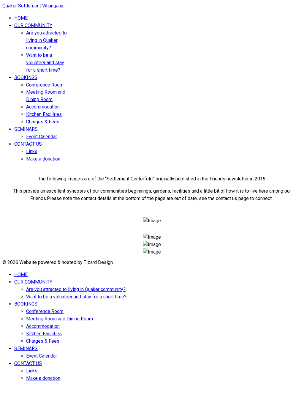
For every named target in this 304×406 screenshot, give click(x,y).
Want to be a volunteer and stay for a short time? (45, 62)
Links (31, 151)
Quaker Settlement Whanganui (33, 6)
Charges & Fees (42, 122)
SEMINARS (26, 129)
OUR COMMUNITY (33, 25)
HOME (21, 18)
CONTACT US (28, 144)
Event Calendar (41, 136)
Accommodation (43, 107)
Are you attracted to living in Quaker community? (46, 40)
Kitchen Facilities (44, 114)
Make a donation (43, 159)
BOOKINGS (25, 77)
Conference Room (45, 85)
